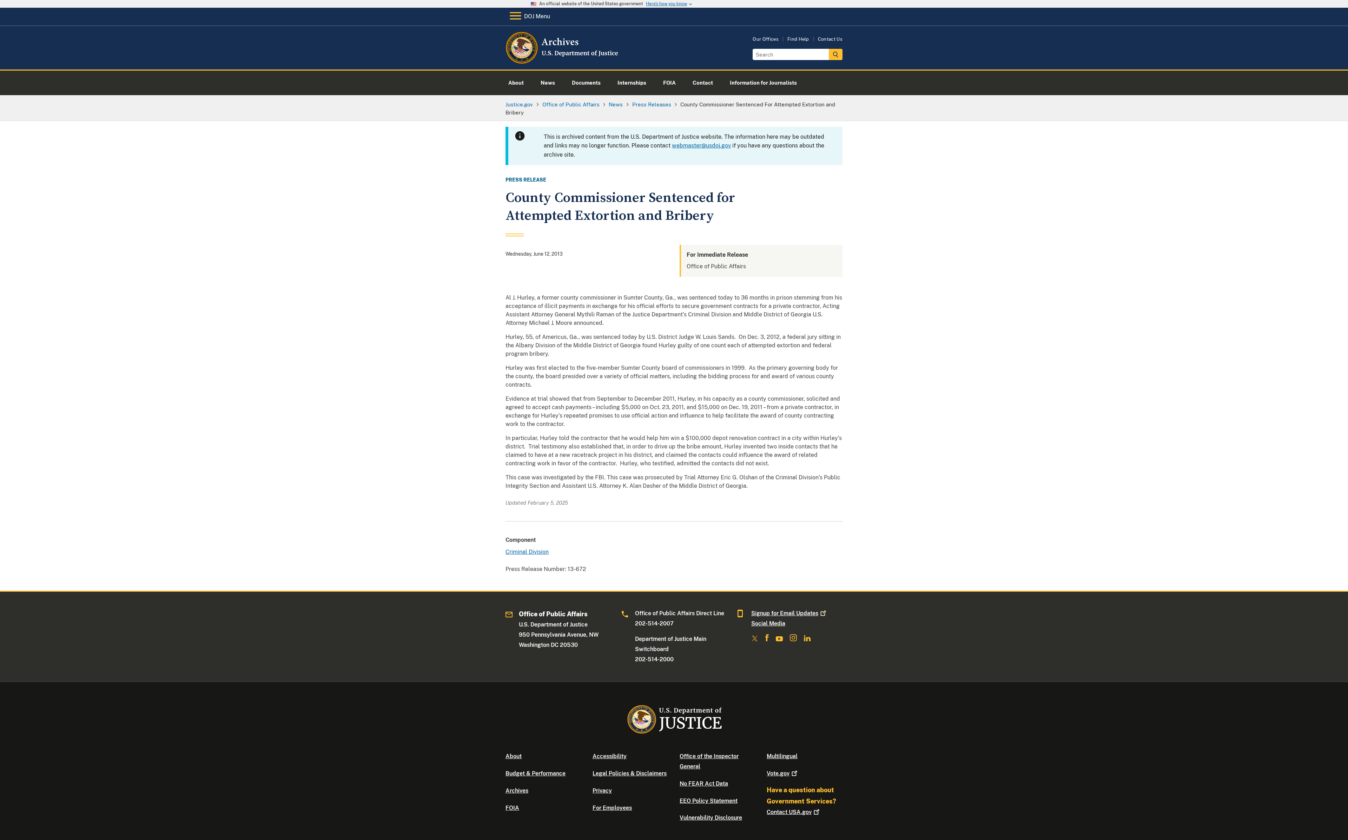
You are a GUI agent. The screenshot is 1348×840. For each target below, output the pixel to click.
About (513, 756)
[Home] (562, 61)
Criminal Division (527, 552)
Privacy (602, 790)
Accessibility (610, 756)
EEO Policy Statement (709, 801)
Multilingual (782, 756)
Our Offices (766, 39)
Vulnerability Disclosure (711, 817)
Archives (516, 790)
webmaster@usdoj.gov (701, 145)
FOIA (512, 808)
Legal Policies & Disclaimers (630, 773)
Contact (789, 812)
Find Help (798, 39)
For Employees (612, 808)
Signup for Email (784, 613)
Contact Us (830, 39)
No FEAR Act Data (704, 783)
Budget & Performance (535, 773)
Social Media (768, 623)
